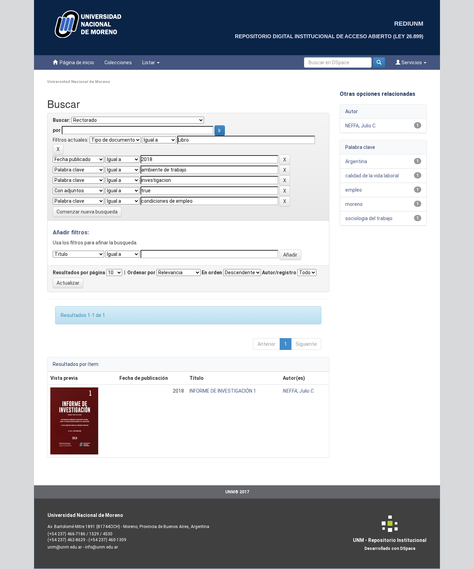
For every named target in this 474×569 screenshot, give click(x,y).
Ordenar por (141, 272)
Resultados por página (79, 272)
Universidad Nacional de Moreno (78, 82)
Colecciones (118, 62)
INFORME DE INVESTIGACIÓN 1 (222, 391)
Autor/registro (279, 272)
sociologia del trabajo (368, 218)
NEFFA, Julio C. (299, 391)
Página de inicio (76, 62)
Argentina (356, 161)
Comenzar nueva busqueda (87, 212)
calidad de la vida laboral (372, 175)
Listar (149, 62)
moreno (354, 204)
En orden (212, 272)
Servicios (411, 62)
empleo (353, 190)
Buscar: (61, 120)
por (57, 130)
